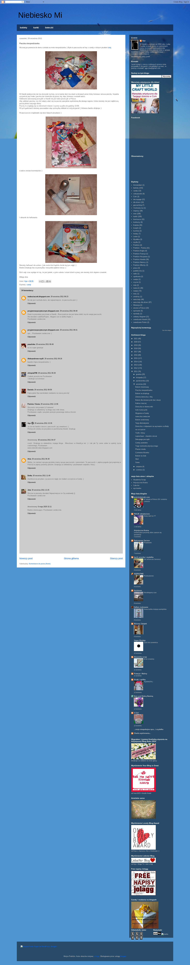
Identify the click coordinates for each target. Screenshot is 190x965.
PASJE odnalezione (142, 514)
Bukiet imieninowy (142, 387)
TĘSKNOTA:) (148, 682)
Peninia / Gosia (34, 404)
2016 (136, 355)
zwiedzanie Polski (140, 322)
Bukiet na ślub (140, 456)
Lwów (135, 236)
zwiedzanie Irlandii (140, 319)
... (144, 698)
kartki (36, 28)
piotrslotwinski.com (142, 497)
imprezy (136, 211)
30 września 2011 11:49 (41, 476)
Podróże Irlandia (139, 259)
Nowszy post (26, 558)
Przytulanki (148, 543)
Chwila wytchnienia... (142, 733)
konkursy (136, 222)
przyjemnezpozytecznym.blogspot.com (43, 311)
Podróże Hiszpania (140, 257)
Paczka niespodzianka (143, 390)
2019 (136, 345)
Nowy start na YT (150, 516)
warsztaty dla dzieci (140, 302)
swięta (135, 279)
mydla (135, 242)
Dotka (30, 476)
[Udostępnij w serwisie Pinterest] (50, 281)
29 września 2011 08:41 (68, 330)
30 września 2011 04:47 (46, 440)
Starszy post (116, 558)
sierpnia (139, 466)
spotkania (136, 276)
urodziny (136, 297)
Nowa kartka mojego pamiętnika (155, 609)
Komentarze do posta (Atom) (39, 564)
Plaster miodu (140, 449)
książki (136, 228)
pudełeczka (137, 271)
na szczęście (140, 429)
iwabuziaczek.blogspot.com (39, 297)
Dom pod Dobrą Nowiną (143, 696)
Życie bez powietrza (151, 642)
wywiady (136, 314)
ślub (134, 285)
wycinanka (137, 488)
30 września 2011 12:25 (40, 490)
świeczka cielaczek (142, 416)
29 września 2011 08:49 (45, 344)
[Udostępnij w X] (45, 281)
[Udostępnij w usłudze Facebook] (47, 281)
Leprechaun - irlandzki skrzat (146, 436)
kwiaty (135, 234)
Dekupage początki (142, 439)
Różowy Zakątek (140, 624)
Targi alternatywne (142, 423)
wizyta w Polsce (139, 308)
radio (135, 274)
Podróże (136, 245)
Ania (29, 459)
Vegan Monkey (140, 640)
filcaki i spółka (140, 680)
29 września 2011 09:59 (43, 390)
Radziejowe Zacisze (142, 540)
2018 (136, 348)
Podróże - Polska (139, 248)
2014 (136, 362)
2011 (136, 371)
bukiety (23, 28)
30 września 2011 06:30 (41, 459)
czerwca (139, 470)
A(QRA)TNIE (139, 574)
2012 (136, 368)
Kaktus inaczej (140, 403)
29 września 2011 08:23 (59, 297)
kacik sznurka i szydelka (143, 557)
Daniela (30, 390)
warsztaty (136, 299)
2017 (136, 352)
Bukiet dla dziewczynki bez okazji (148, 400)
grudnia (139, 374)
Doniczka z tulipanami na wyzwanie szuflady (152, 426)
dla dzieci (136, 202)
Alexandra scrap (140, 657)
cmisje (96, 956)
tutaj (109, 48)
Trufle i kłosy (140, 433)
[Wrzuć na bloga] (42, 281)
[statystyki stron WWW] (157, 934)
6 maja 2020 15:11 (45, 507)
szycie (135, 282)
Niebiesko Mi (40, 15)
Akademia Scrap (139, 480)
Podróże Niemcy (139, 262)
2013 (136, 365)
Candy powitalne (141, 443)
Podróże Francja (139, 254)
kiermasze (137, 219)
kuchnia (136, 231)
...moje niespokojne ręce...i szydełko (148, 729)
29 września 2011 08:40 (68, 311)
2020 (136, 342)
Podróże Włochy (139, 265)
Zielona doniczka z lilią (143, 397)
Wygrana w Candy (142, 413)
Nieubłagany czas (150, 592)
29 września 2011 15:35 (43, 423)
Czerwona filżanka (142, 453)
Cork (135, 197)
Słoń (137, 459)
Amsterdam (137, 185)
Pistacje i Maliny (140, 674)
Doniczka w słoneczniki (144, 407)
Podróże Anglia (139, 251)
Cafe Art (136, 485)
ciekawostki (137, 194)
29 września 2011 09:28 (47, 373)
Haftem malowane (141, 607)
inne (134, 214)
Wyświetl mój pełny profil (140, 57)
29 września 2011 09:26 (53, 359)
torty (135, 294)
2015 (136, 358)
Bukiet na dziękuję (142, 393)
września (139, 384)
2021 (136, 339)
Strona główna (71, 558)
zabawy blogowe (139, 317)
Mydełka (136, 239)
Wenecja (136, 305)
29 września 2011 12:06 (49, 404)
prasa (135, 268)
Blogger (123, 956)
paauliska (31, 344)
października (141, 381)
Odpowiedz (32, 303)
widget (169, 330)
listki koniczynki (141, 410)
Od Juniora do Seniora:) (152, 559)
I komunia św (138, 208)
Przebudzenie (149, 576)
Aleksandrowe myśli (36, 359)
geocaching (137, 205)
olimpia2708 (32, 373)
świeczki (49, 28)
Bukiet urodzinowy (142, 420)
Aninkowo (138, 590)
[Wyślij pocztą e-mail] (40, 281)
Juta (29, 490)
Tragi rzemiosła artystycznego (146, 446)
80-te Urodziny (149, 659)
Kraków (136, 225)
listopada (139, 377)
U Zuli (136, 713)
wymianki (136, 311)
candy (29, 285)
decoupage (137, 199)
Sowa (137, 462)
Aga (29, 423)
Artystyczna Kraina (140, 483)
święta (135, 291)
